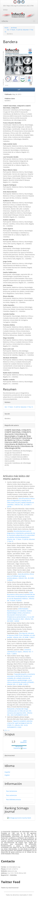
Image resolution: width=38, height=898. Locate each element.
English (7, 775)
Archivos (14, 28)
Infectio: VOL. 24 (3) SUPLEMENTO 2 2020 (17, 726)
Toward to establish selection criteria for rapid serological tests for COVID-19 (20, 723)
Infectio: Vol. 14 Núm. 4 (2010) (20, 600)
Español (7, 772)
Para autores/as (11, 795)
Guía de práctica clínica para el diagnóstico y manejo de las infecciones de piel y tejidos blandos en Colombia (20, 501)
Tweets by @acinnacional (9, 888)
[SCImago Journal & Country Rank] (19, 818)
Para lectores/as (11, 791)
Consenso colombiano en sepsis (19, 651)
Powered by (17, 748)
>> (9, 730)
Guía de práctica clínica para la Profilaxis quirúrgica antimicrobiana (20, 576)
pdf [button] (19, 89)
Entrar (5, 10)
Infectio (5, 21)
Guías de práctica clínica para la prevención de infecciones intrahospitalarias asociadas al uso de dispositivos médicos (21, 595)
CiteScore (23, 741)
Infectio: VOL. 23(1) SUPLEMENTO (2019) (19, 714)
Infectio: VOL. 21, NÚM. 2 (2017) (17, 684)
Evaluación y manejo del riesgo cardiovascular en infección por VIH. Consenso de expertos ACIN (19, 711)
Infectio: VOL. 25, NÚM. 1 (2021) (23, 637)
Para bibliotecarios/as (13, 799)
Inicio (6, 28)
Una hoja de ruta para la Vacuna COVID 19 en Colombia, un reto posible (21, 635)
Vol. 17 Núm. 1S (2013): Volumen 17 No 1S (19, 407)
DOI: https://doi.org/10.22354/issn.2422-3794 (18, 6)
